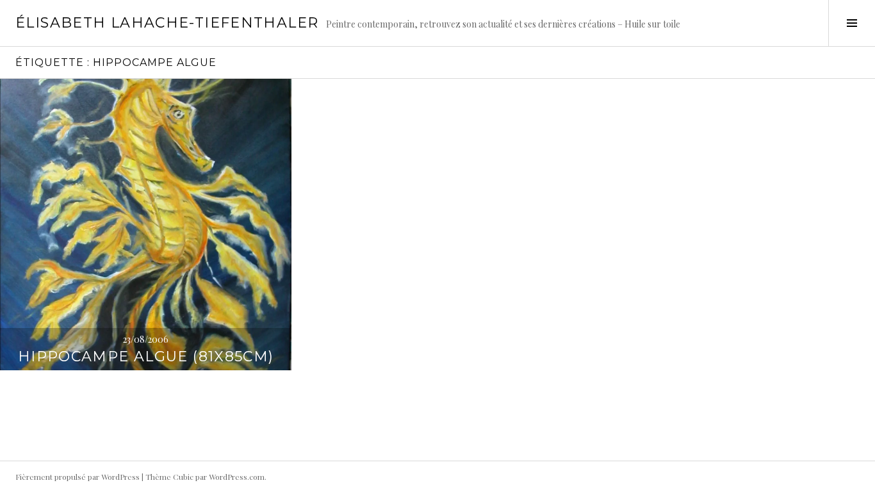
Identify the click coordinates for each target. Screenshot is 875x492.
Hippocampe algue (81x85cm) (146, 356)
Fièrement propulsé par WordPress (77, 477)
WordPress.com (237, 477)
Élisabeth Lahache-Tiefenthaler (166, 22)
